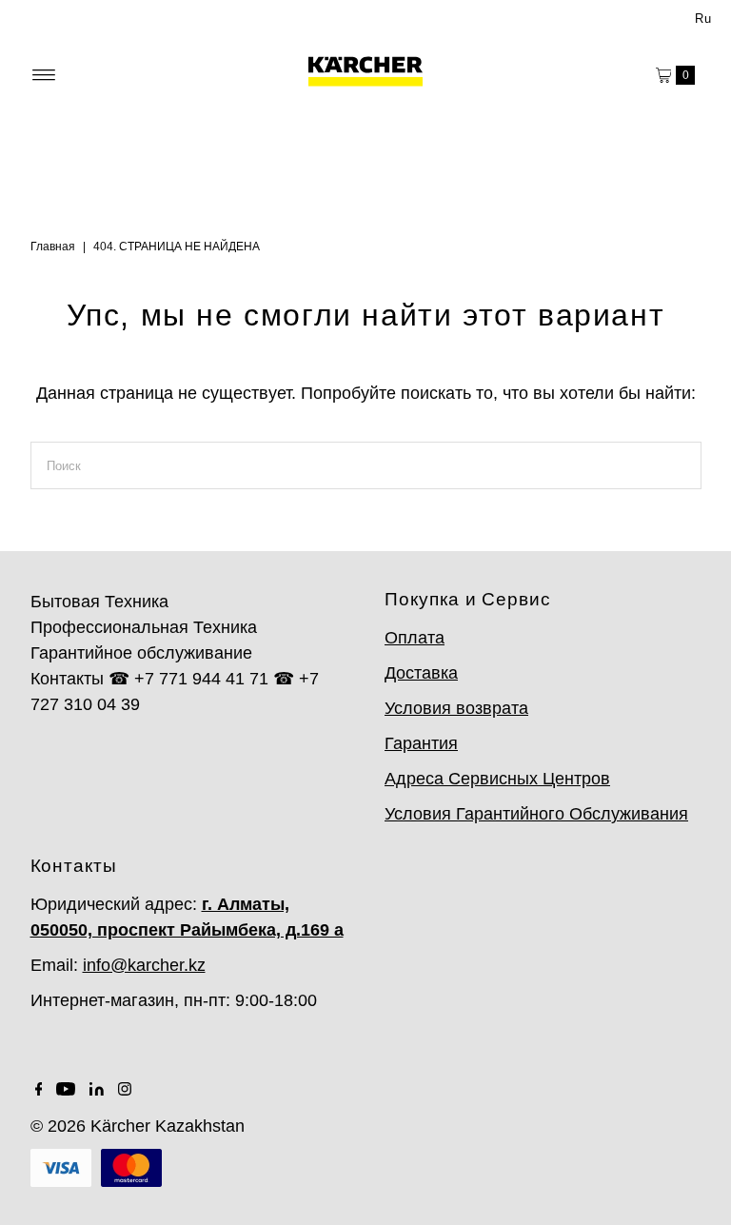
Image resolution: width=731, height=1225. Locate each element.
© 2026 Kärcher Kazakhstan (137, 1126)
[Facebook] (39, 1090)
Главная (52, 246)
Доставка (421, 672)
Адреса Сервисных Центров (497, 778)
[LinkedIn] (96, 1090)
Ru (703, 18)
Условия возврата (456, 708)
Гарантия (421, 743)
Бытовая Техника (99, 601)
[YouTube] (65, 1090)
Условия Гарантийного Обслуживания (536, 813)
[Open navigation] (44, 75)
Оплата (415, 637)
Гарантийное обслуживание (141, 652)
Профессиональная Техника (143, 627)
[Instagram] (124, 1090)
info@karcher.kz (144, 965)
